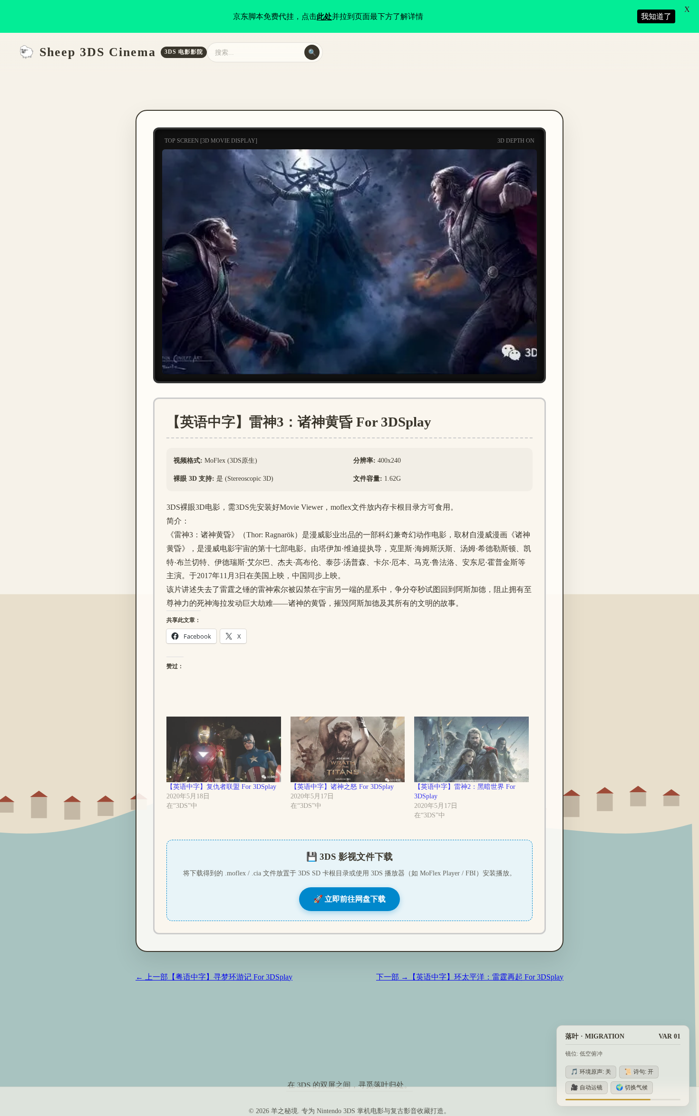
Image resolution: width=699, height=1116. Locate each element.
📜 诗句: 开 (638, 1071)
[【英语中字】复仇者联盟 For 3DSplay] (223, 749)
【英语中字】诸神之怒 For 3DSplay (342, 786)
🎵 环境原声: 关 (591, 1071)
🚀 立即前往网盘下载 (349, 899)
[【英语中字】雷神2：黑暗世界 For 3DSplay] (471, 749)
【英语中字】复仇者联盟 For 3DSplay (221, 786)
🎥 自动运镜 (586, 1087)
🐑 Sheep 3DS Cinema (111, 52)
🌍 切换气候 (632, 1087)
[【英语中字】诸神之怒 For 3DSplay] (348, 749)
